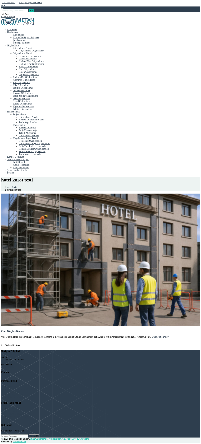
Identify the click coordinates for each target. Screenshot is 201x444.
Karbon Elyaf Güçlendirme (31, 64)
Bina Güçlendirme (21, 82)
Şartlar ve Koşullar (15, 397)
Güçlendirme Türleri (22, 53)
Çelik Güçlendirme (27, 58)
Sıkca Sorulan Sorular (17, 170)
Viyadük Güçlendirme (23, 106)
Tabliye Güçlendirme (23, 109)
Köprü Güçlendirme (22, 103)
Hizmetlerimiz (13, 111)
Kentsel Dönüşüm (27, 127)
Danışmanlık (19, 125)
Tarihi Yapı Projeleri (28, 122)
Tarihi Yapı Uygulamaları (30, 154)
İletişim (10, 172)
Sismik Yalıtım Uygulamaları (32, 151)
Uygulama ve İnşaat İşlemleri (26, 138)
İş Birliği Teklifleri (21, 42)
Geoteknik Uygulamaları (30, 141)
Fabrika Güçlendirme (23, 88)
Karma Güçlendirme (28, 66)
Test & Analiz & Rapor (18, 159)
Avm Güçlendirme (21, 101)
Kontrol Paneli (8, 16)
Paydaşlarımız (19, 40)
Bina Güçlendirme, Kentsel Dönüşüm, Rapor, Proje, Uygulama (59, 439)
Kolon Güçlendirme (28, 72)
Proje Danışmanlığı (28, 130)
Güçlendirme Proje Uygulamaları (34, 143)
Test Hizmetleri (20, 162)
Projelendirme (19, 114)
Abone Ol (34, 436)
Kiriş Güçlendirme (27, 69)
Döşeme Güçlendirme (29, 74)
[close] (2, 8)
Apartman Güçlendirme (24, 80)
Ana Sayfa (12, 29)
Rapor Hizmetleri (21, 167)
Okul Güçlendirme (21, 90)
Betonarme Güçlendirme (30, 56)
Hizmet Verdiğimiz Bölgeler (26, 37)
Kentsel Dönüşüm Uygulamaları (34, 149)
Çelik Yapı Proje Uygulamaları (33, 146)
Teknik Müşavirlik (27, 133)
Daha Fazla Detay (160, 337)
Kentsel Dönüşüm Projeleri (31, 119)
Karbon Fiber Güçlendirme (31, 61)
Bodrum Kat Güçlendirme (25, 77)
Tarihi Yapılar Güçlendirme (25, 95)
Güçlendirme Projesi (22, 48)
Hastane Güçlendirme (23, 93)
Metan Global (19, 441)
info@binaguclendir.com (30, 2)
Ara (31, 11)
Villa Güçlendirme (21, 85)
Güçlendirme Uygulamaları (31, 50)
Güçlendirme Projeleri (29, 117)
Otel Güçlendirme (21, 98)
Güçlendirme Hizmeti (29, 135)
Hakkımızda (12, 32)
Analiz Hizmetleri (21, 164)
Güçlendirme (13, 45)
